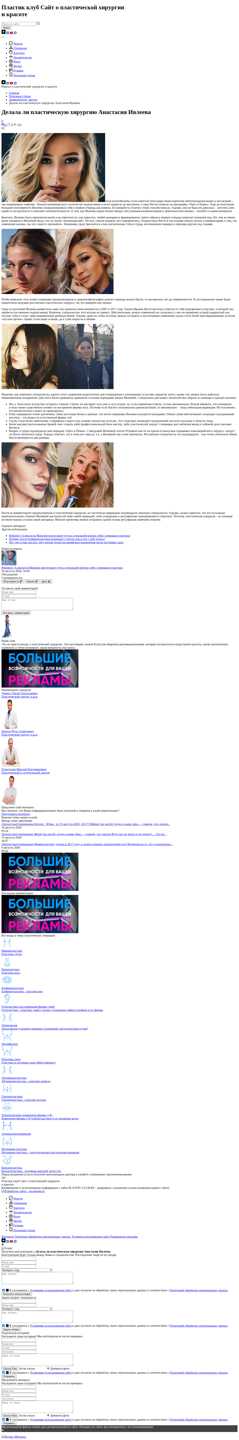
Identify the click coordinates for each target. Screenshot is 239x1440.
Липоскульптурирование (17, 824)
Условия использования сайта (91, 1236)
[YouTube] (12, 32)
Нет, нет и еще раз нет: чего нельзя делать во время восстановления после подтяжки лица (66, 542)
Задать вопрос (11, 1329)
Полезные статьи (24, 75)
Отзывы (18, 70)
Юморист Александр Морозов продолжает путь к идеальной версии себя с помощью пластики (69, 535)
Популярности (11, 581)
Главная (14, 92)
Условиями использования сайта (51, 1290)
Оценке (30, 581)
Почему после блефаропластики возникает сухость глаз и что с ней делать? (57, 539)
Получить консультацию (16, 1294)
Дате (45, 581)
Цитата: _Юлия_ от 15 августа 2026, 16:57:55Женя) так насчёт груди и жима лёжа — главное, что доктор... (102, 824)
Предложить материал (15, 814)
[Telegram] (15, 32)
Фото (17, 61)
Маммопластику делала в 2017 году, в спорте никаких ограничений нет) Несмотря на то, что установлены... (103, 844)
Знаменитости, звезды (23, 99)
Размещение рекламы (124, 1236)
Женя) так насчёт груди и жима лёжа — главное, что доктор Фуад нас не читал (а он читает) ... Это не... (100, 834)
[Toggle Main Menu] (2, 37)
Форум (18, 43)
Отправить (9, 1376)
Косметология (23, 57)
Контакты (7, 1236)
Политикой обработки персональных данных (199, 1290)
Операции (20, 48)
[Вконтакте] (8, 32)
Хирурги (19, 53)
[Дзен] (3, 32)
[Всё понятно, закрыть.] (119, 1430)
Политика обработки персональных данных (43, 1236)
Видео (18, 66)
